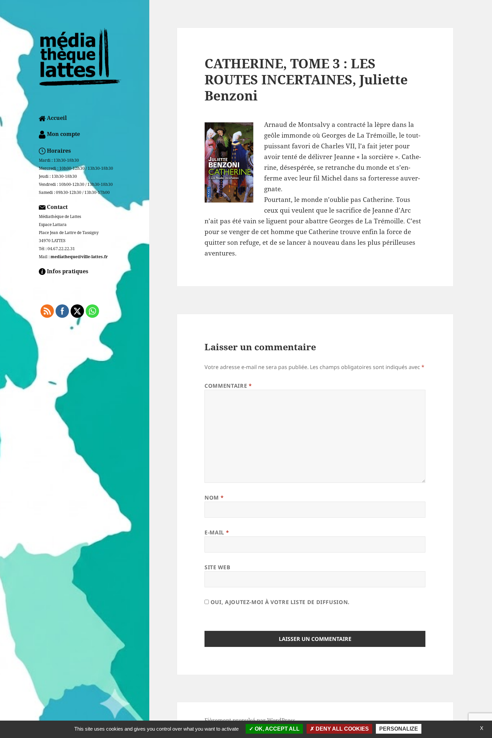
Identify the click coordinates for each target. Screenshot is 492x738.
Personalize (398, 729)
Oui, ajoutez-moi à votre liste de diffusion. (279, 602)
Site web (217, 567)
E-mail (216, 532)
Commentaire (228, 385)
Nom (214, 497)
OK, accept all (276, 729)
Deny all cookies (341, 729)
